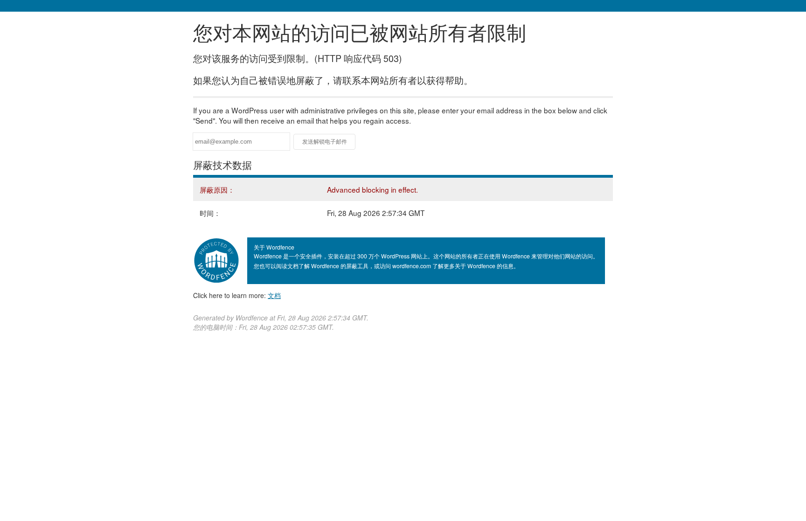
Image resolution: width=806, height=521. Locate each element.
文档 (274, 295)
